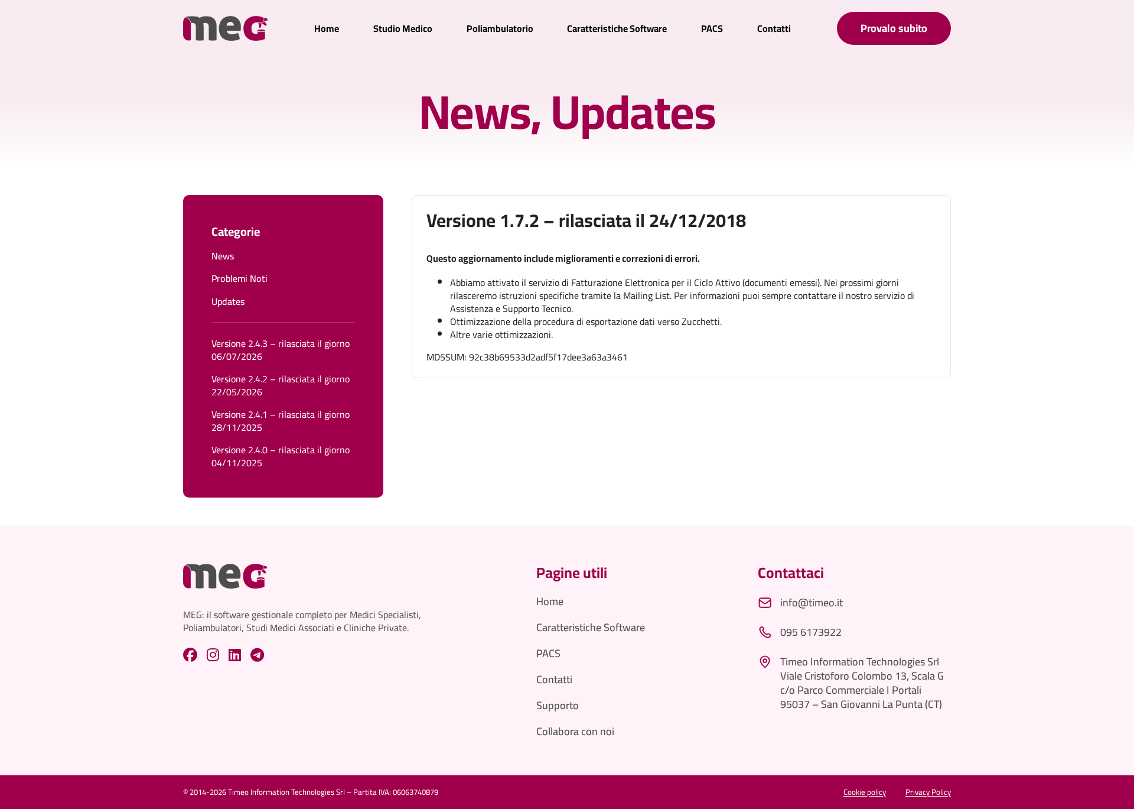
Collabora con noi (575, 731)
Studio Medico (402, 28)
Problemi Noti (239, 278)
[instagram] (213, 654)
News (475, 111)
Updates (632, 111)
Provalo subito (894, 28)
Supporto (557, 705)
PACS (712, 28)
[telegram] (257, 654)
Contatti (774, 28)
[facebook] (190, 654)
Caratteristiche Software (617, 28)
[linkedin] (235, 654)
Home (326, 28)
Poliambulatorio (500, 28)
